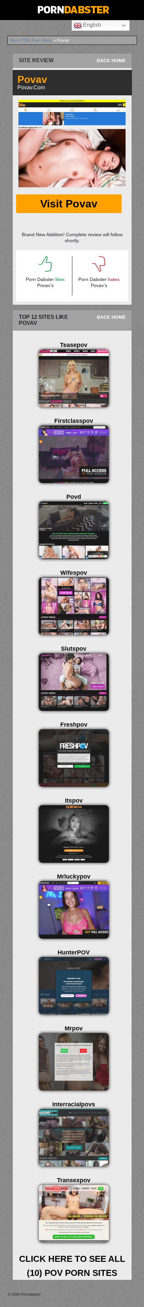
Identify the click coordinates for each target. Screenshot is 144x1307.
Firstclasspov (73, 420)
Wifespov (73, 572)
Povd (73, 496)
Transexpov (73, 1180)
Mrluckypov (73, 876)
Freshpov (73, 724)
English (91, 25)
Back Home (111, 60)
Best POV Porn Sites (31, 40)
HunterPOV (74, 952)
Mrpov (74, 1028)
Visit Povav (68, 204)
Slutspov (73, 648)
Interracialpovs (73, 1104)
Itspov (74, 800)
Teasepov (73, 345)
